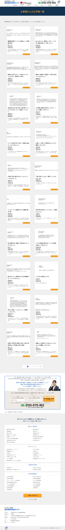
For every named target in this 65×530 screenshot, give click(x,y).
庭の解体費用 (35, 487)
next (40, 366)
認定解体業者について (29, 5)
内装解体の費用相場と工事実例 (12, 482)
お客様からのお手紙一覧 (37, 467)
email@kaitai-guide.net (15, 520)
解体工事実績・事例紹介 (11, 429)
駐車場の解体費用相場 (36, 478)
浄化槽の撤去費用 (9, 487)
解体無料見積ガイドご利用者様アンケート (13, 469)
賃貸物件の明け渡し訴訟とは (11, 440)
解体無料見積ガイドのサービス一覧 (39, 458)
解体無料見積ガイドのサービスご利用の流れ (14, 460)
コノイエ (13, 522)
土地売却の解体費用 (10, 476)
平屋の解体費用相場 (36, 485)
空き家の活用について (36, 440)
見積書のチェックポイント (11, 436)
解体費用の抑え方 (36, 434)
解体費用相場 (15, 5)
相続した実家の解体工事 (37, 476)
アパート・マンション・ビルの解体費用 (13, 480)
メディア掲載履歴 (9, 458)
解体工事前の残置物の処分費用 (38, 436)
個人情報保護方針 (36, 453)
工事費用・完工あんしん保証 (11, 456)
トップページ (8, 5)
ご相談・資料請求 (57, 5)
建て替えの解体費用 (10, 478)
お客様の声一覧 (9, 467)
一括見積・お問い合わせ (50, 5)
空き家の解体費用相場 (10, 485)
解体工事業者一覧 (22, 5)
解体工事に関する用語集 (11, 442)
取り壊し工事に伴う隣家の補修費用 (12, 438)
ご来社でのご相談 (36, 456)
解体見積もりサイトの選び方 (11, 434)
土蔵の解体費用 (9, 489)
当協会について (42, 5)
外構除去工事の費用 (36, 482)
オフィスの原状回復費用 (37, 480)
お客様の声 (36, 5)
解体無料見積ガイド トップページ (12, 449)
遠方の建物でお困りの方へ (37, 438)
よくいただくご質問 (33, 499)
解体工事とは (35, 431)
